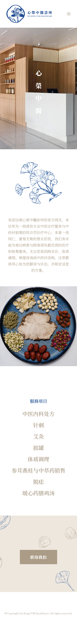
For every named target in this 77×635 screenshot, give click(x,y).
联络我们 (38, 557)
